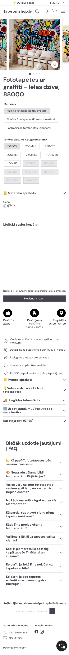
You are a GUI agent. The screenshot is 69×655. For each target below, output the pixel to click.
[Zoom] (54, 64)
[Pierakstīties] (52, 611)
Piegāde (28, 290)
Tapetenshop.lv (17, 11)
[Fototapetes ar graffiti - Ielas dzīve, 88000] (34, 243)
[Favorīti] (46, 11)
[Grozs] (54, 11)
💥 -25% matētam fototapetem (24, 4)
